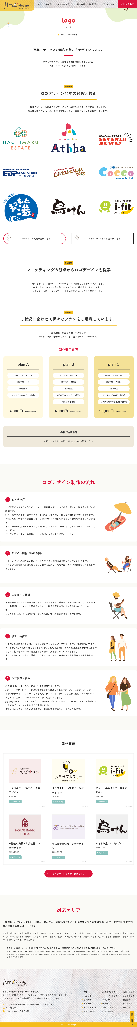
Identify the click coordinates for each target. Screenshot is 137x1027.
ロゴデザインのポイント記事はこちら (102, 238)
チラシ (105, 1003)
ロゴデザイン (108, 999)
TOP (40, 4)
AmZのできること (65, 4)
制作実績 (81, 4)
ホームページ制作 (109, 996)
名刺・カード (108, 1007)
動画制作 (127, 999)
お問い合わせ (127, 4)
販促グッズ (127, 1003)
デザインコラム (107, 4)
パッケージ (127, 1007)
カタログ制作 (128, 996)
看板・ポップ (128, 992)
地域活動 (93, 4)
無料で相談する (132, 1019)
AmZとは (50, 4)
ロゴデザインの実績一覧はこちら (35, 238)
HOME (62, 34)
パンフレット (108, 1011)
